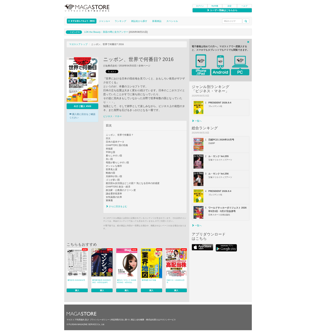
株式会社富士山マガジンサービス (161, 320)
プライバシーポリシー (100, 320)
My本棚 (214, 6)
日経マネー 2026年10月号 (175, 281)
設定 (230, 6)
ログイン (200, 6)
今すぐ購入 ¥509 (82, 106)
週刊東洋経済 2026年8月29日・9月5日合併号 (101, 281)
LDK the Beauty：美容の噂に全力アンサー (106, 32)
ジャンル (103, 21)
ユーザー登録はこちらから (223, 10)
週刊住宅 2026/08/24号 (76, 280)
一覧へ (198, 121)
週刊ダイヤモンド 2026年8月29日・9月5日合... (126, 281)
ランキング (120, 21)
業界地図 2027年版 (149, 280)
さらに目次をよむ (117, 206)
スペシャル (172, 21)
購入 (77, 290)
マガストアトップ (78, 44)
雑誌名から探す (139, 21)
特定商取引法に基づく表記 (123, 320)
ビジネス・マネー (112, 116)
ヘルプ (244, 6)
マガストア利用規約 (75, 320)
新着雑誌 (156, 21)
